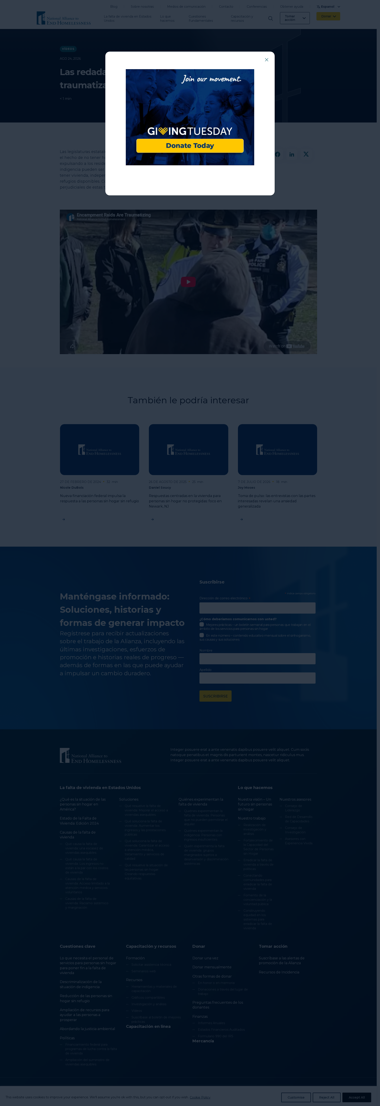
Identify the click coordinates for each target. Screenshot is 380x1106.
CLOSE (266, 59)
